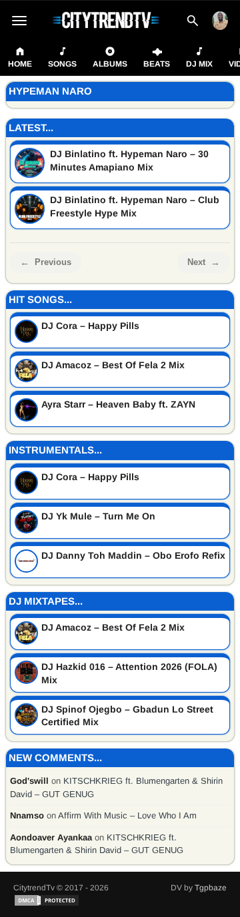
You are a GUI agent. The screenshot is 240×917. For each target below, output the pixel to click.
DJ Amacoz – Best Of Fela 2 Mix (113, 365)
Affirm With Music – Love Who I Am (127, 815)
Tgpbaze (211, 887)
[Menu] (19, 20)
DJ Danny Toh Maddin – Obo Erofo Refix (133, 555)
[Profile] (220, 20)
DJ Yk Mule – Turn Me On (98, 516)
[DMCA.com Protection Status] (46, 900)
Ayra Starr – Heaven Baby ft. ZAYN (118, 404)
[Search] (192, 20)
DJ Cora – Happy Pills (90, 325)
